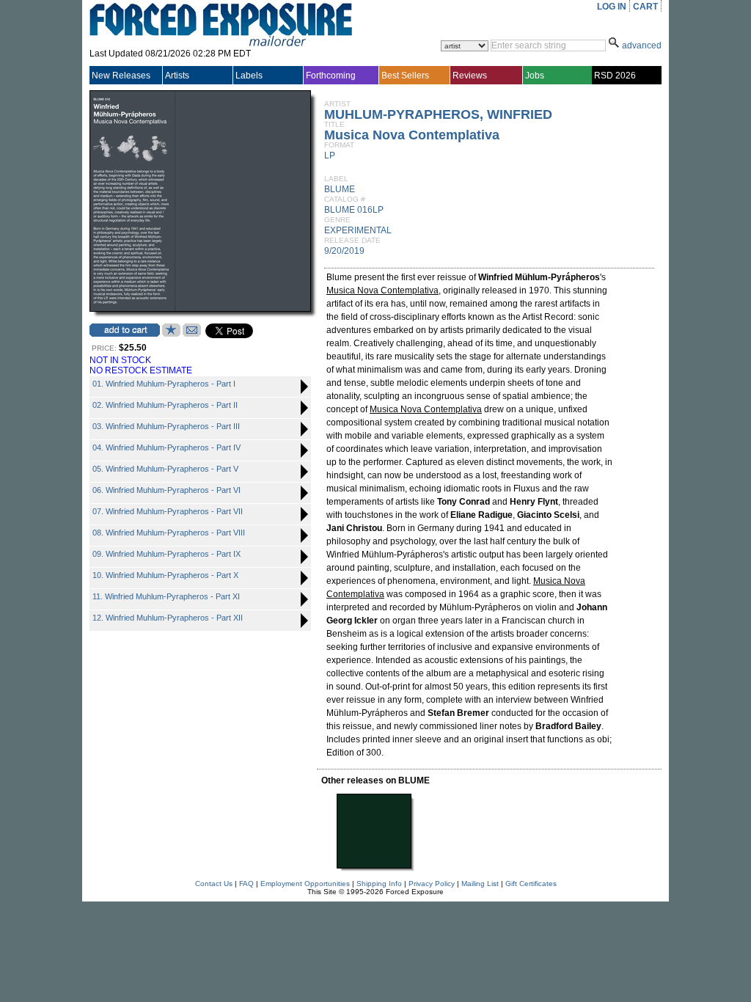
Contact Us (213, 884)
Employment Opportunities (305, 884)
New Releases (121, 75)
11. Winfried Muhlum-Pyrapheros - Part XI (166, 596)
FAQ (246, 884)
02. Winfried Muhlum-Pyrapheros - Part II (165, 405)
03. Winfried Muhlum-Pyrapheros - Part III (166, 426)
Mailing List (480, 884)
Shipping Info (379, 884)
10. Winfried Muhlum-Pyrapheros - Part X (165, 575)
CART (645, 6)
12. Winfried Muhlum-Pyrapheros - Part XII (167, 617)
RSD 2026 (615, 75)
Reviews (470, 75)
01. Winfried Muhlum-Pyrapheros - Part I (163, 383)
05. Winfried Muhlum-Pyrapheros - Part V (165, 468)
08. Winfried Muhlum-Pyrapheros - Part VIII (168, 532)
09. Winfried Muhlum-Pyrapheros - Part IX (166, 553)
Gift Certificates (531, 884)
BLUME (339, 189)
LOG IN (611, 6)
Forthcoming (331, 75)
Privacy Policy (432, 884)
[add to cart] (124, 330)
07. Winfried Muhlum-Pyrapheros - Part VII (167, 511)
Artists (177, 75)
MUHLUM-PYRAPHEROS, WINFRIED (438, 114)
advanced (642, 45)
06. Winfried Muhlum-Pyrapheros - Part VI (166, 490)
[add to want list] (171, 334)
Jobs (534, 75)
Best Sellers (405, 75)
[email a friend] (192, 334)
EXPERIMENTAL (358, 230)
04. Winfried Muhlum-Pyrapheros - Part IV (166, 447)
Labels (249, 75)
